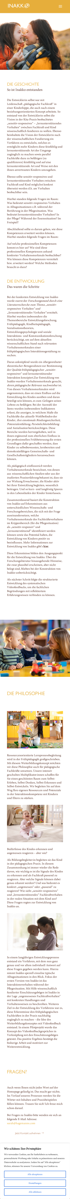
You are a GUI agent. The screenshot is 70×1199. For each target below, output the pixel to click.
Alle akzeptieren (35, 1174)
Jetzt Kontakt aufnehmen (28, 1133)
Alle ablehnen (35, 1191)
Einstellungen (35, 1183)
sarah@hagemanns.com (21, 1123)
